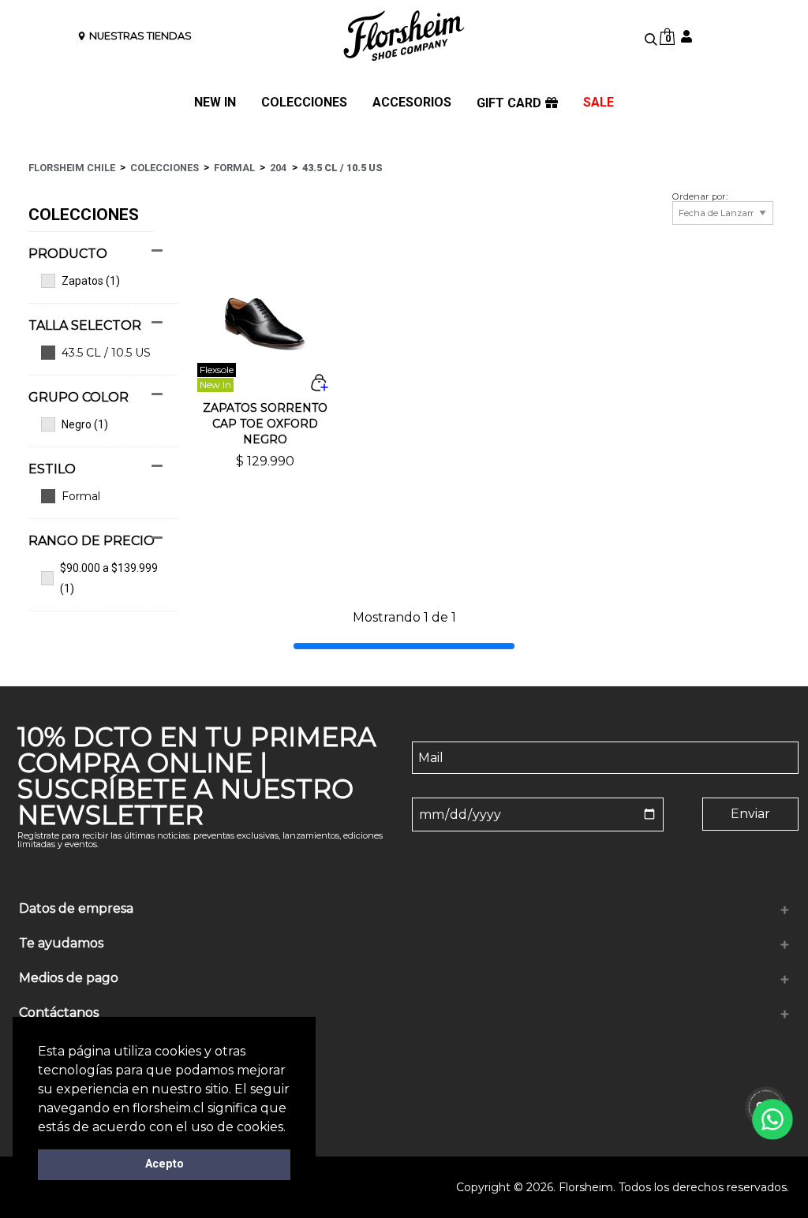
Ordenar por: (700, 196)
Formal (234, 168)
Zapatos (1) (91, 281)
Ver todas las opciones (95, 496)
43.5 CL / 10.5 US (342, 168)
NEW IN (215, 103)
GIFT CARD (509, 103)
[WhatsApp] (773, 1120)
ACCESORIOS (411, 103)
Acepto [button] (164, 1164)
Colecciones (164, 168)
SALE (598, 103)
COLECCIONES (304, 103)
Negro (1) (85, 424)
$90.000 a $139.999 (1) (109, 578)
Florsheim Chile (71, 168)
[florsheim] (404, 35)
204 (278, 168)
